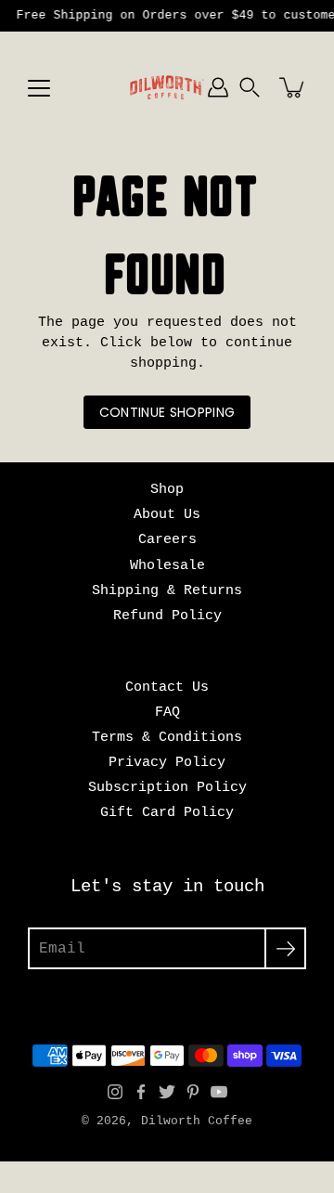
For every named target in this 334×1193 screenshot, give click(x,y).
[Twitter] (167, 1091)
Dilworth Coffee (196, 1121)
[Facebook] (141, 1091)
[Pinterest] (193, 1091)
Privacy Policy (167, 762)
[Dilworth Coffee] (167, 87)
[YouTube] (219, 1091)
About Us (167, 514)
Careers (167, 539)
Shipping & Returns (167, 590)
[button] (249, 87)
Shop (167, 489)
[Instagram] (115, 1091)
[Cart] (293, 87)
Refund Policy (167, 615)
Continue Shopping (167, 412)
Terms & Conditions (167, 737)
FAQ (167, 712)
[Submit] (285, 948)
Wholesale (167, 565)
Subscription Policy (167, 787)
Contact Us (167, 687)
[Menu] (39, 88)
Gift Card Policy (167, 812)
